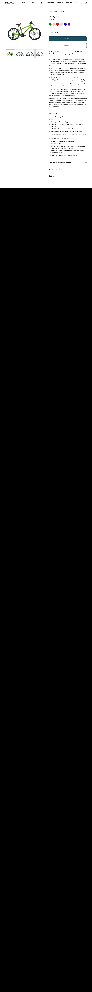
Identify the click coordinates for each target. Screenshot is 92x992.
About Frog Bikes (55, 169)
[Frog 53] (10, 53)
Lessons (32, 3)
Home (24, 3)
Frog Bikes (56, 11)
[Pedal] (9, 3)
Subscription (50, 3)
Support (60, 3)
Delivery (52, 176)
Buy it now (67, 45)
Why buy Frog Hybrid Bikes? (60, 162)
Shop (40, 3)
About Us (69, 3)
